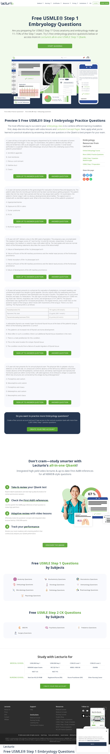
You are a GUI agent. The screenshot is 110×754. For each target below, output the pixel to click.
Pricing (74, 3)
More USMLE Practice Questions (93, 154)
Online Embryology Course (91, 151)
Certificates (56, 3)
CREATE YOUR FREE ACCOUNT (42, 429)
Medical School (17, 663)
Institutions (83, 3)
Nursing (47, 3)
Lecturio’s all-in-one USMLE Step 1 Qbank (63, 37)
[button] (24, 111)
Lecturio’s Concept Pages (68, 129)
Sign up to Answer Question (29, 176)
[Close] (106, 731)
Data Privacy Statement (93, 740)
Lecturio (8, 746)
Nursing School (17, 677)
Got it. (92, 744)
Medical (39, 3)
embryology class (55, 125)
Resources (66, 3)
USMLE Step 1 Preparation (91, 164)
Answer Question (60, 176)
